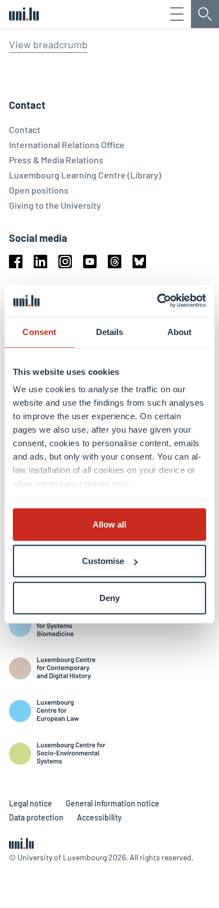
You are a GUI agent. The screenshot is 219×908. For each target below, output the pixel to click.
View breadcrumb (48, 44)
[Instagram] (65, 261)
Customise (103, 561)
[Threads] (114, 261)
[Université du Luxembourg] (24, 14)
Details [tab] (110, 331)
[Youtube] (90, 261)
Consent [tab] (39, 331)
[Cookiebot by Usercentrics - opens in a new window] (157, 301)
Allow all (109, 524)
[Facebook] (15, 261)
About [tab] (179, 331)
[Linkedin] (40, 261)
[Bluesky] (139, 261)
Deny (109, 597)
